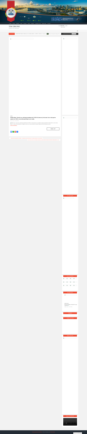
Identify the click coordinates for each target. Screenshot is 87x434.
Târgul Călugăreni (55, 33)
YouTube (48, 23)
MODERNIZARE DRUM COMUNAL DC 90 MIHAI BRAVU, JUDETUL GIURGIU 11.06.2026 (18, 33)
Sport (21, 23)
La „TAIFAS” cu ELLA (38, 23)
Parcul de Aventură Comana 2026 (43, 33)
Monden (32, 23)
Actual (14, 23)
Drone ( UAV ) (44, 23)
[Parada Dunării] (60, 33)
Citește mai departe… (13, 125)
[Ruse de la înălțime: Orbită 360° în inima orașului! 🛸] (70, 298)
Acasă (10, 23)
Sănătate (17, 23)
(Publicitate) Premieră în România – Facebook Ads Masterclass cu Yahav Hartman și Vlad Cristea (26, 138)
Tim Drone (14, 26)
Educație (25, 23)
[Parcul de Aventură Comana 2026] (36, 33)
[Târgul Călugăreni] (51, 33)
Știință (29, 23)
